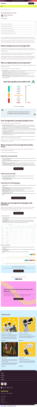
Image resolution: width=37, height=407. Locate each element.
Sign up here (31, 3)
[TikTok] (4, 393)
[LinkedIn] (10, 393)
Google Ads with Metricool (18, 213)
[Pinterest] (12, 393)
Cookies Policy (3, 399)
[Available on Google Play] (10, 387)
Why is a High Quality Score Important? (7, 26)
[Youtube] (9, 393)
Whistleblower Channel (4, 402)
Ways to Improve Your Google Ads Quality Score (8, 30)
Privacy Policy (3, 397)
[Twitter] (6, 393)
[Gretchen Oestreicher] (2, 15)
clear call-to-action (12, 177)
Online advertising (4, 18)
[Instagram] (3, 393)
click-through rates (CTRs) (28, 75)
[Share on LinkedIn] (18, 279)
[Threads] (7, 393)
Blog (2, 6)
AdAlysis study (8, 139)
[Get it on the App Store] (4, 387)
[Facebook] (1, 393)
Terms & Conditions (3, 396)
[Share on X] (17, 279)
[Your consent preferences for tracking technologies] (35, 405)
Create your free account (18, 298)
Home (1, 9)
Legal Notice (2, 400)
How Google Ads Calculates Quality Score (7, 28)
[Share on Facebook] (15, 279)
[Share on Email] (21, 279)
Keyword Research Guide (18, 168)
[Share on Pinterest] (20, 279)
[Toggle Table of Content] (35, 21)
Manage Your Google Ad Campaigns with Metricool (9, 33)
